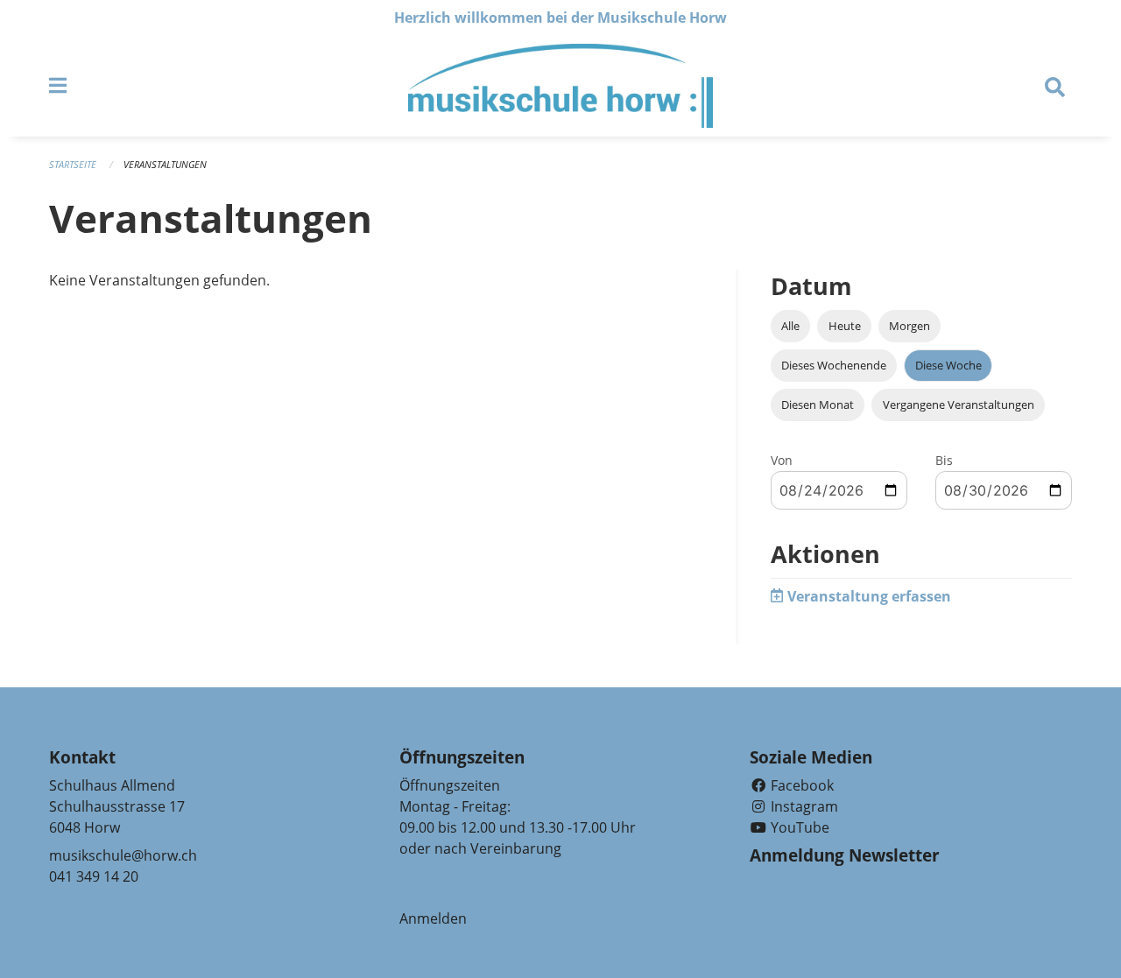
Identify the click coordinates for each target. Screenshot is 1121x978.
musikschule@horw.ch (123, 855)
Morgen (909, 326)
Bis (944, 460)
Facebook (800, 785)
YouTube (798, 827)
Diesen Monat (817, 404)
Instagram (802, 806)
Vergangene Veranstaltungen (958, 404)
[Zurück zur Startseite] (560, 86)
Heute (844, 326)
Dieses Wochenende (833, 365)
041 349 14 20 (93, 876)
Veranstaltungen (165, 164)
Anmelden (433, 918)
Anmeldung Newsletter (845, 855)
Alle (790, 326)
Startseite (72, 164)
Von (782, 460)
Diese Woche (948, 365)
